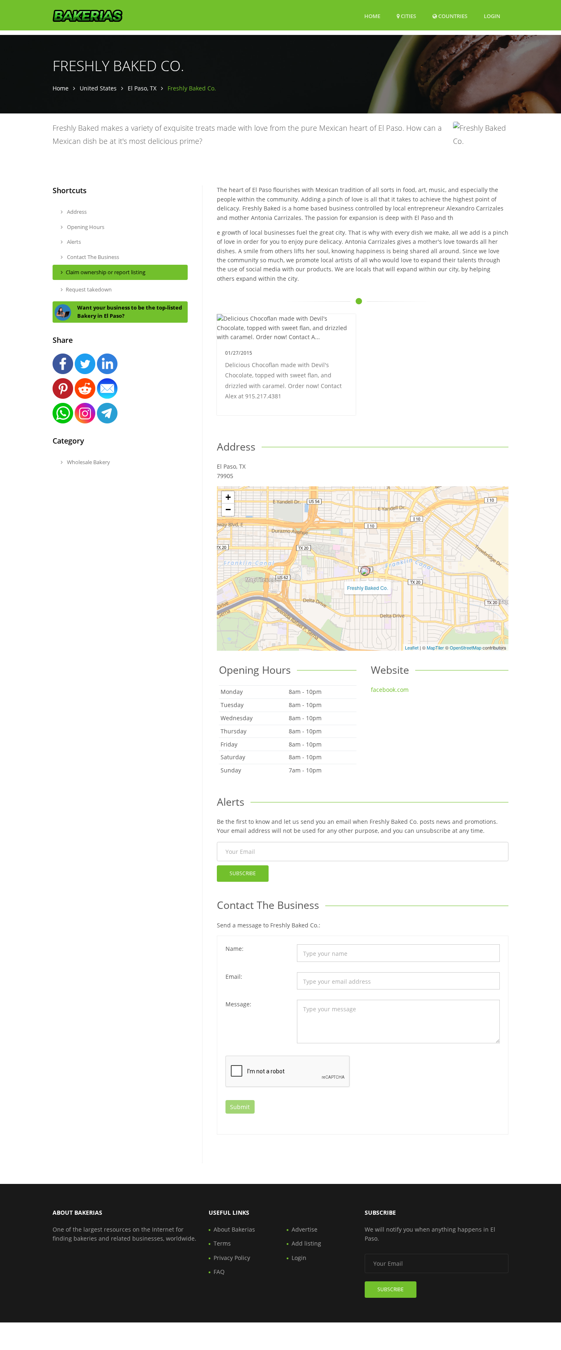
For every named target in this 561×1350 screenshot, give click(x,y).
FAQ (219, 1272)
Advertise (304, 1229)
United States (98, 88)
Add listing (306, 1243)
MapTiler (435, 647)
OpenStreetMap (465, 647)
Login (492, 16)
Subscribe (243, 873)
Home (372, 16)
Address (76, 211)
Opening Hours (85, 227)
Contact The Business (92, 257)
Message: (238, 1004)
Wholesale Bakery (88, 462)
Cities (408, 16)
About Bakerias (234, 1229)
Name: (234, 948)
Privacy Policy (232, 1258)
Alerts (73, 241)
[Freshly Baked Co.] (365, 571)
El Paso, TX (142, 88)
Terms (222, 1243)
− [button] (228, 509)
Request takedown (89, 289)
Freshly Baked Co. (367, 587)
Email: (233, 976)
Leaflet (411, 647)
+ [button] (228, 497)
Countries (452, 16)
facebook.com (390, 689)
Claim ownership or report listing (105, 272)
